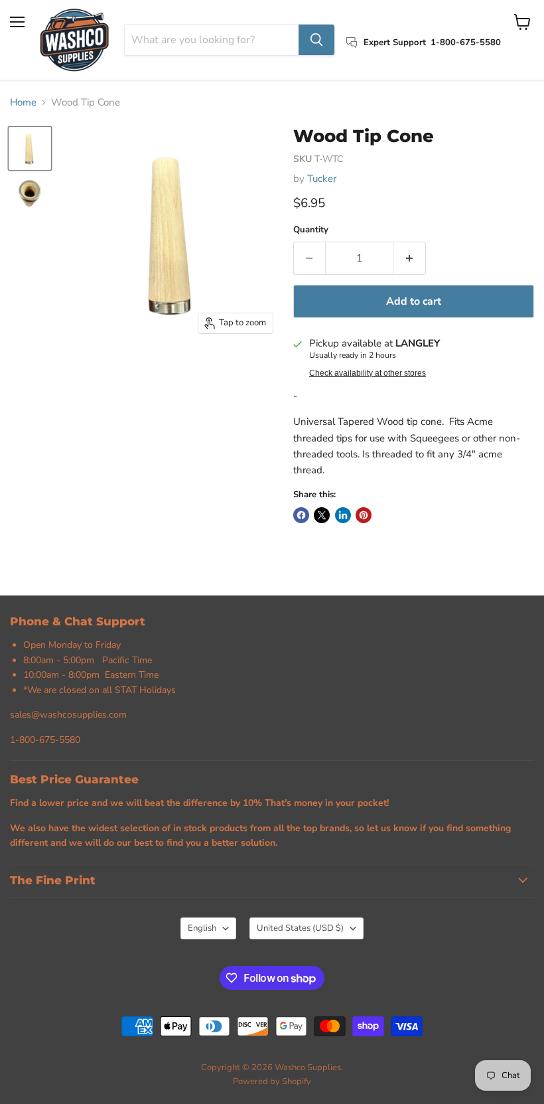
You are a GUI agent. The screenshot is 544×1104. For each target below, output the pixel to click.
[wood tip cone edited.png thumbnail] (30, 148)
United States (300, 928)
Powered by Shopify (272, 1081)
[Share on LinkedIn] (343, 515)
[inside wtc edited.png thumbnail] (30, 194)
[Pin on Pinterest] (364, 515)
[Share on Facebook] (301, 515)
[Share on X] (322, 515)
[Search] (316, 40)
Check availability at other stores (367, 373)
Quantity (310, 230)
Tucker (321, 178)
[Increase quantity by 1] (409, 258)
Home (23, 102)
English (202, 928)
